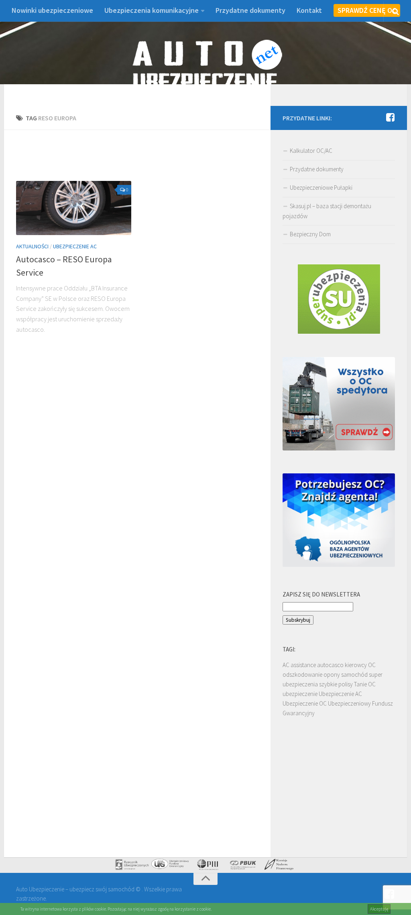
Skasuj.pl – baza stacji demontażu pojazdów (327, 211)
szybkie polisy (336, 684)
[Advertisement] (162, 160)
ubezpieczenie (300, 694)
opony (332, 674)
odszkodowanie (302, 674)
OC (372, 665)
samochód (354, 674)
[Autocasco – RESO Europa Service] (73, 208)
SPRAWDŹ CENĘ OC (367, 10)
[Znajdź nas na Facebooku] (390, 117)
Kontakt (309, 10)
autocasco (330, 665)
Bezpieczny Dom (310, 234)
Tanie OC (365, 684)
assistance (303, 665)
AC (286, 665)
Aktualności (32, 246)
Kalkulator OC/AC (311, 150)
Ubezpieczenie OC (305, 703)
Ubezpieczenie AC (75, 246)
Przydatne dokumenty (250, 10)
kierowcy (356, 665)
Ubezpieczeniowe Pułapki (321, 187)
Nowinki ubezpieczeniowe (52, 10)
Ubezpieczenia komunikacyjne (151, 10)
